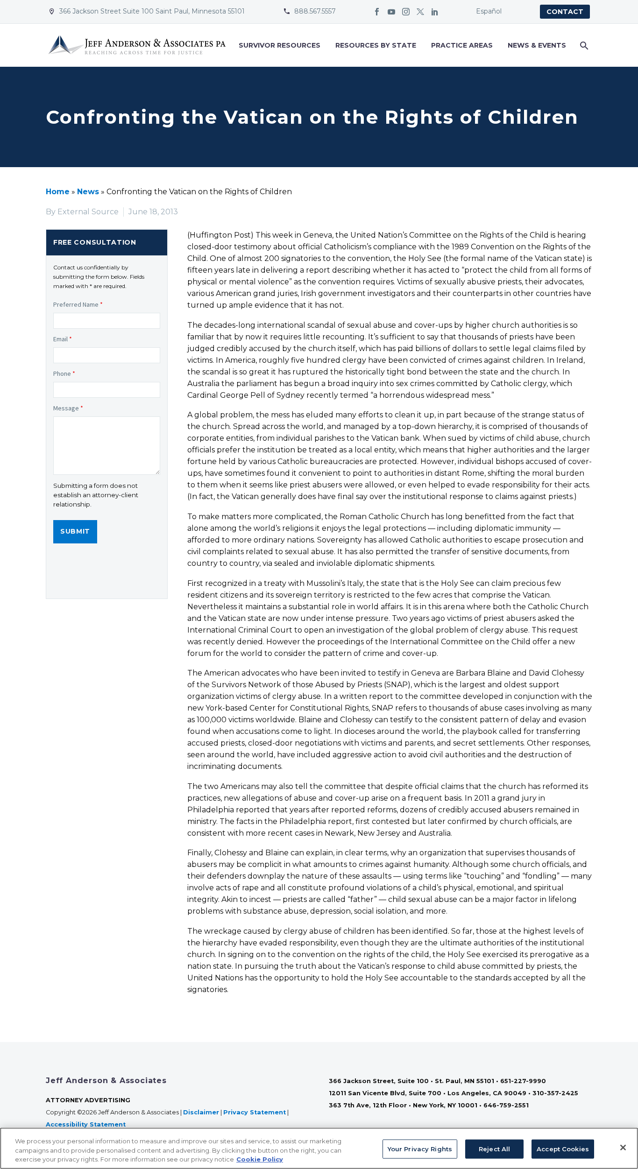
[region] (319, 1148)
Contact (564, 11)
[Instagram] (406, 11)
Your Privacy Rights (420, 1148)
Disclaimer (201, 1112)
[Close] (623, 1147)
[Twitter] (420, 11)
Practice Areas (462, 45)
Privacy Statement (254, 1112)
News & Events (537, 45)
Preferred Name (78, 304)
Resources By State (375, 45)
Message (68, 408)
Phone (64, 373)
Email (62, 339)
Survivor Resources (279, 45)
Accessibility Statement (87, 1124)
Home (58, 191)
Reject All (494, 1148)
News (88, 191)
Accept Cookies (563, 1148)
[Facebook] (377, 11)
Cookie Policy (259, 1159)
